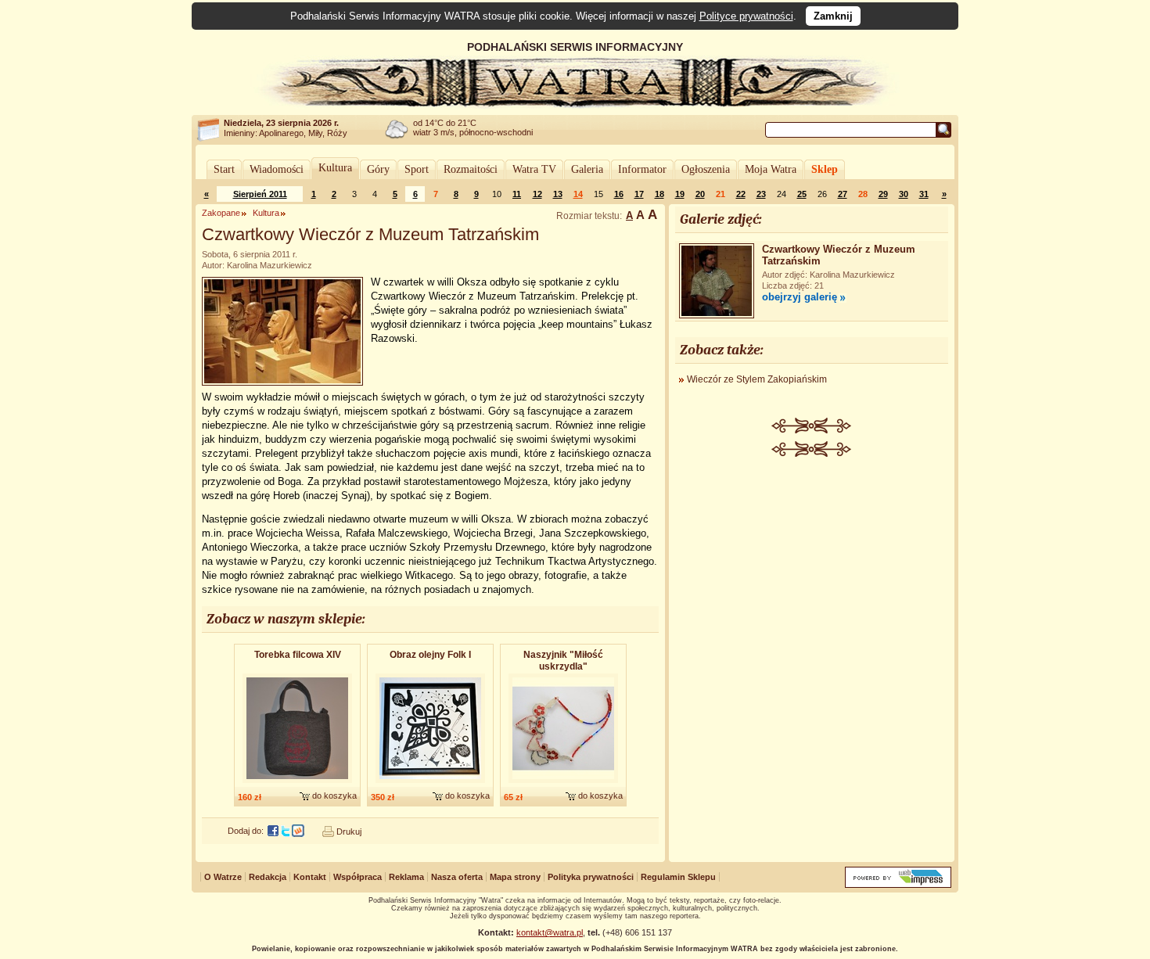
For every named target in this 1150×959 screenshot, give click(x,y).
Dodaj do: (246, 830)
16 (619, 194)
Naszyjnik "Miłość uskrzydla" (563, 660)
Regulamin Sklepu (678, 877)
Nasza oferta (457, 877)
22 (741, 194)
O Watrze (223, 877)
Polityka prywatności (591, 877)
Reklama (406, 877)
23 (761, 194)
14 (578, 194)
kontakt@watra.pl (549, 932)
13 (557, 194)
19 (680, 194)
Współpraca (357, 877)
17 (639, 194)
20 (700, 194)
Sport (416, 169)
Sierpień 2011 (260, 194)
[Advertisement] (812, 574)
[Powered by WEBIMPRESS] (898, 884)
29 (883, 194)
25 (802, 194)
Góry (378, 169)
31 (924, 194)
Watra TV (534, 169)
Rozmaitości (471, 169)
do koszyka (334, 795)
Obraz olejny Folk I (430, 654)
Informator (642, 169)
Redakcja (267, 877)
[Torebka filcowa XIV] (297, 783)
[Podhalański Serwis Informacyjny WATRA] (575, 105)
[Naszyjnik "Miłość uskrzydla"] (563, 783)
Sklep (824, 169)
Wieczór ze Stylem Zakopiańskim (757, 379)
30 (903, 194)
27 (842, 194)
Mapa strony (515, 877)
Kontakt (309, 877)
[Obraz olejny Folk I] (430, 783)
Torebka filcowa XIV (297, 654)
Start (224, 169)
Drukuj (348, 831)
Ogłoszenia (705, 169)
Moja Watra (770, 169)
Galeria (587, 169)
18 (659, 194)
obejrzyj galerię (799, 297)
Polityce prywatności (746, 16)
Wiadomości (277, 169)
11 (516, 194)
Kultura (335, 168)
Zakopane (221, 212)
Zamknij (833, 16)
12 (537, 194)
